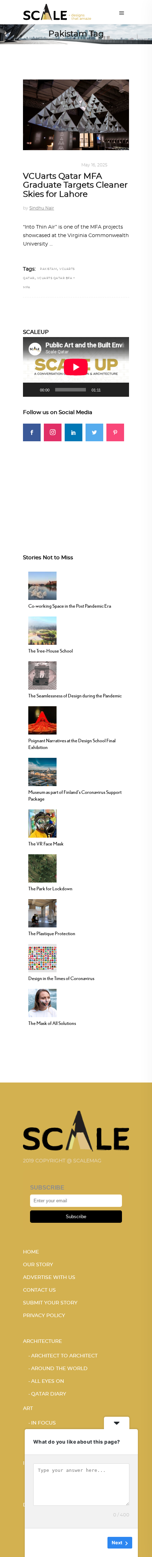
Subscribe (76, 1216)
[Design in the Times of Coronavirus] (42, 957)
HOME (31, 1252)
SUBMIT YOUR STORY (50, 1303)
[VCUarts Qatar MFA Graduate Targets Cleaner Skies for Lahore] (76, 114)
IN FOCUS (43, 1423)
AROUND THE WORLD (59, 1368)
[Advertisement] (76, 485)
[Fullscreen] (119, 389)
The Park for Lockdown (50, 888)
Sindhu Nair (41, 208)
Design (32, 165)
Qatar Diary (48, 1394)
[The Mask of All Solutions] (42, 1002)
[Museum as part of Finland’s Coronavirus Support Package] (42, 771)
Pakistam (48, 269)
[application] (76, 367)
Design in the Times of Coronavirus (61, 978)
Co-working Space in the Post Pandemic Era (69, 606)
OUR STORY (38, 1264)
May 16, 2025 (94, 165)
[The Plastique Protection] (42, 912)
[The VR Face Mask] (42, 823)
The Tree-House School (50, 651)
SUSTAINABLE (59, 165)
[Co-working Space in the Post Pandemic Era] (42, 585)
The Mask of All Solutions (52, 1023)
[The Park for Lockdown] (42, 868)
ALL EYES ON (47, 1381)
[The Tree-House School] (42, 630)
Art (28, 1408)
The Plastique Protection (51, 933)
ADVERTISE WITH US (49, 1277)
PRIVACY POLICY (44, 1315)
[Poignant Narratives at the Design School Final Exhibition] (42, 720)
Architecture (42, 1341)
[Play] (32, 389)
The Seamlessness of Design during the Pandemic (75, 695)
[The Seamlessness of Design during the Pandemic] (42, 675)
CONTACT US (39, 1290)
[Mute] (108, 389)
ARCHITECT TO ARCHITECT (64, 1355)
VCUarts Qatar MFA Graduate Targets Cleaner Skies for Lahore (75, 185)
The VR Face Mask (46, 844)
